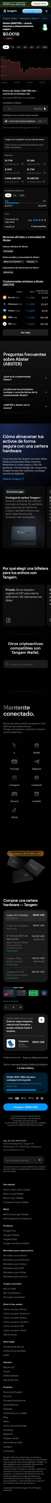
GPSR (6, 1354)
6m (31, 47)
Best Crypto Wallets (13, 1197)
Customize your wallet (15, 1412)
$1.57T (45, 297)
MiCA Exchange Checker (16, 1214)
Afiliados (7, 1408)
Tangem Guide (10, 1438)
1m (18, 47)
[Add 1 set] (20, 1007)
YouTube (14, 768)
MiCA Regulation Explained (17, 1218)
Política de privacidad (14, 1350)
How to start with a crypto (16, 1189)
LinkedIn (36, 800)
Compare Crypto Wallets (16, 1201)
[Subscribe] (39, 1160)
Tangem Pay (9, 1230)
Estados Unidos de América (34, 1064)
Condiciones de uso (13, 1346)
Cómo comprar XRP (13, 1325)
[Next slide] (44, 993)
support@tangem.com (13, 1149)
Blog (5, 1417)
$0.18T (45, 310)
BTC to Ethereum (12, 1292)
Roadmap (8, 1429)
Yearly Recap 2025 (12, 1442)
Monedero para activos (15, 1276)
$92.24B (44, 317)
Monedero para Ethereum (16, 1259)
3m (25, 47)
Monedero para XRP (13, 1267)
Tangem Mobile (11, 1234)
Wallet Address (11, 1375)
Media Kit (8, 1433)
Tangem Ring (10, 1239)
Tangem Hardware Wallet (16, 1243)
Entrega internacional (14, 1400)
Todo (45, 47)
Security (7, 1396)
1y (38, 47)
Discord (14, 800)
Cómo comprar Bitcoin (15, 1309)
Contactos (8, 1450)
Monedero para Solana (15, 1263)
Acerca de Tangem (13, 1391)
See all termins (10, 1379)
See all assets (10, 1334)
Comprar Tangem (32, 11)
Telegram (36, 768)
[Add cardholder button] (41, 1020)
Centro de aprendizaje (14, 1425)
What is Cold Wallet (13, 1193)
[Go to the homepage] (10, 11)
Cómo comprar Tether (14, 1330)
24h (6, 47)
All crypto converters (14, 1296)
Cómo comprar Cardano (16, 1321)
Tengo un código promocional (35, 1057)
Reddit (36, 752)
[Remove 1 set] (6, 1007)
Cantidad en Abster (12, 103)
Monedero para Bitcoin (15, 1255)
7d (13, 47)
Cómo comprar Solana (15, 1317)
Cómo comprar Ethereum (16, 1313)
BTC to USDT (9, 1288)
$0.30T (44, 304)
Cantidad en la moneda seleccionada (20, 115)
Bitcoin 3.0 (9, 1367)
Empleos (7, 1446)
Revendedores (10, 1404)
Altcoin (7, 1371)
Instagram (14, 784)
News (6, 1421)
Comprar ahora (39, 4)
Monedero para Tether (14, 1272)
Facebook (37, 784)
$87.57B (44, 323)
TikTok (14, 817)
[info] (22, 163)
